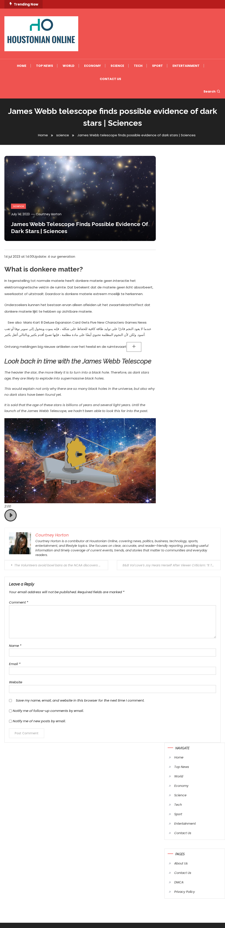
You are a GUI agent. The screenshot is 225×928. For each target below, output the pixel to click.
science (18, 206)
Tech (138, 66)
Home (21, 66)
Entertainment (186, 66)
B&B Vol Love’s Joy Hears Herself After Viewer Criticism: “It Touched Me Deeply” (172, 565)
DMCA (178, 882)
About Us (181, 863)
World (68, 66)
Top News (44, 66)
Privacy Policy (184, 892)
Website (15, 682)
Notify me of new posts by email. (39, 721)
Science (117, 66)
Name (15, 645)
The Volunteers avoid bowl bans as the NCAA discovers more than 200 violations (61, 565)
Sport (157, 66)
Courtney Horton (49, 214)
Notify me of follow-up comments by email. (48, 710)
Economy (92, 66)
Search (209, 91)
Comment (18, 602)
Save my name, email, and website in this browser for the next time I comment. (80, 700)
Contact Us (110, 79)
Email (14, 664)
